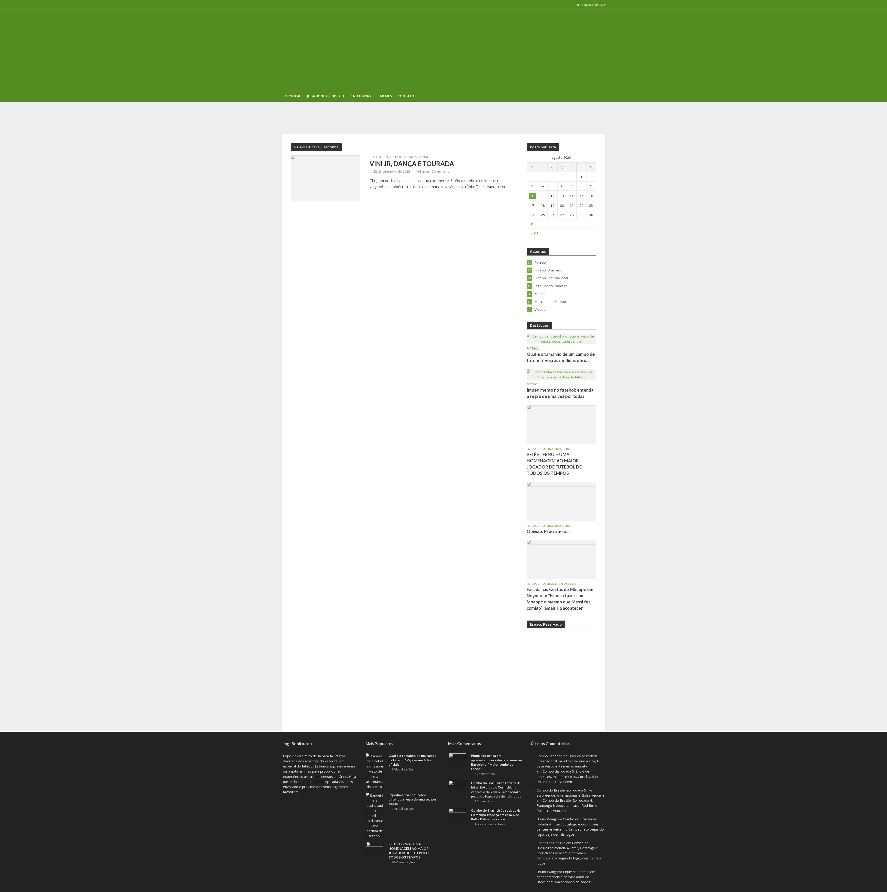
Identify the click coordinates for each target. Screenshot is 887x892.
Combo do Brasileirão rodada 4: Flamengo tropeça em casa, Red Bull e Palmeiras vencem (495, 814)
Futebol (377, 157)
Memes (386, 96)
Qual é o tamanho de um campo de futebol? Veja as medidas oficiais (561, 357)
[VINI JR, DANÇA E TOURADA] (325, 177)
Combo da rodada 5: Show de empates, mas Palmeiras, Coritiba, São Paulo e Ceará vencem (567, 776)
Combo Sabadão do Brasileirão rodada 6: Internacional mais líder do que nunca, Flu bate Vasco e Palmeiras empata (569, 761)
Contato (406, 96)
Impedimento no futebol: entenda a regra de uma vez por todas (560, 393)
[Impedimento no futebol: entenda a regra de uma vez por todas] (561, 374)
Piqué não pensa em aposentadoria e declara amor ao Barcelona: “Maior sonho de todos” (496, 762)
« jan (535, 233)
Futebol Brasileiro (555, 449)
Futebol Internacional (408, 157)
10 (532, 195)
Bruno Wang (546, 819)
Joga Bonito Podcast (326, 96)
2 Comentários (484, 774)
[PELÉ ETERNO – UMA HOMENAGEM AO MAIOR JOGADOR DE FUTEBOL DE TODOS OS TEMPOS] (561, 424)
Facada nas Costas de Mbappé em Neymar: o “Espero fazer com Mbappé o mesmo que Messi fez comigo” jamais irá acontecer (560, 599)
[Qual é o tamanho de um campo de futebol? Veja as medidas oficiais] (561, 338)
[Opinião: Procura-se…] (561, 501)
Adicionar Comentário (433, 171)
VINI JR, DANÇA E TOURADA (412, 163)
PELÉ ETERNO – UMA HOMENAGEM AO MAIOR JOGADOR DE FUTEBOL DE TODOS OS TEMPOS (419, 108)
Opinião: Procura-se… (548, 531)
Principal (293, 96)
